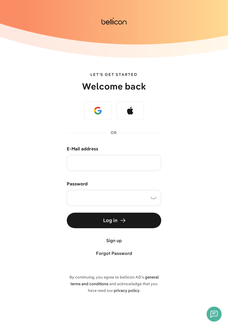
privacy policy (127, 290)
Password (77, 184)
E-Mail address (82, 148)
